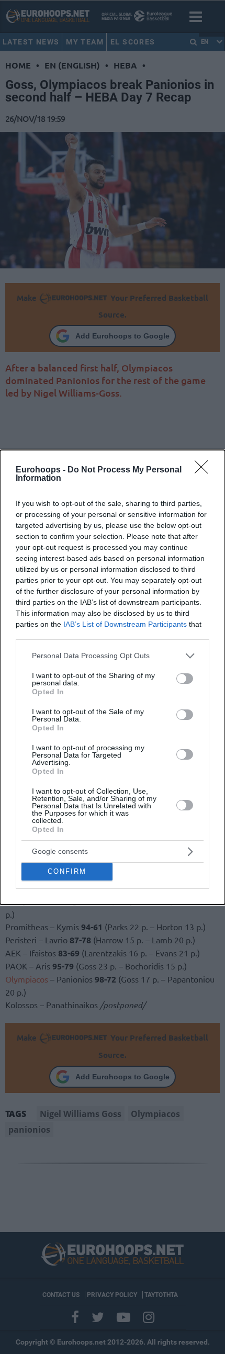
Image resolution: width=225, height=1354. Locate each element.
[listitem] (112, 655)
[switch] (184, 678)
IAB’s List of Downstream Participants (125, 624)
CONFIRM (67, 871)
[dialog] (112, 677)
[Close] (205, 470)
